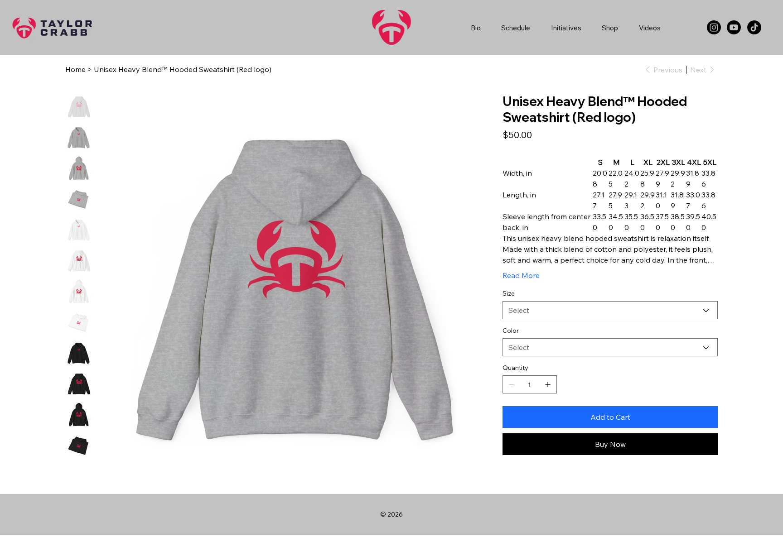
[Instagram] (714, 27)
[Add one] (548, 384)
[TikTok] (754, 27)
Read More (521, 275)
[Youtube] (734, 27)
